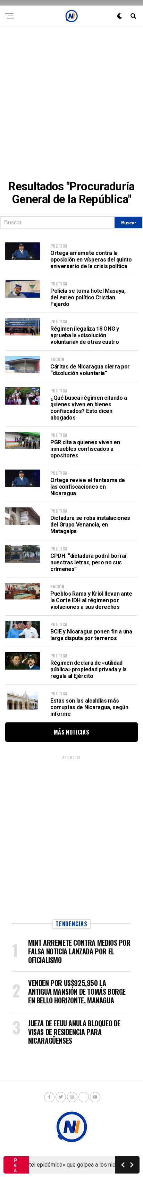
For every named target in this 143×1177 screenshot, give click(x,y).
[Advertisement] (71, 97)
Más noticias (71, 732)
